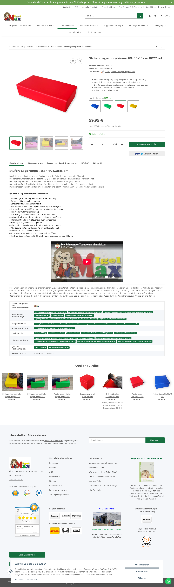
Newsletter (165, 7)
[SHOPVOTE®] (15, 493)
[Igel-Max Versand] (36, 305)
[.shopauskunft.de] (39, 493)
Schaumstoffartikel (156, 496)
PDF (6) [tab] (85, 163)
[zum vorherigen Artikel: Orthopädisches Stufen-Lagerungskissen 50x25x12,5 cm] (156, 46)
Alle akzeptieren (142, 565)
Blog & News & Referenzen (130, 7)
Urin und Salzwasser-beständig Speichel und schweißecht (96, 341)
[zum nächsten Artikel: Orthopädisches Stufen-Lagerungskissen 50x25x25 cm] (162, 46)
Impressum (19, 579)
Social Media (151, 7)
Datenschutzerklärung (53, 440)
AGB (51, 472)
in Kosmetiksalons (57, 315)
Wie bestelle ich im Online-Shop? (103, 472)
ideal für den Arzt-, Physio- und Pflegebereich (97, 333)
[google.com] (27, 493)
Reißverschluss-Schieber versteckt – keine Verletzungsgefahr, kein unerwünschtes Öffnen (64, 338)
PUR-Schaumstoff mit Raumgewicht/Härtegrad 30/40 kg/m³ (54, 328)
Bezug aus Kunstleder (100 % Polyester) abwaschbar (134, 341)
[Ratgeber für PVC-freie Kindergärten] (146, 471)
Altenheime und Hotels (56, 333)
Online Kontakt (16, 479)
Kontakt (52, 467)
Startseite (67, 7)
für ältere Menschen (73, 333)
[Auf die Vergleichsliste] (73, 61)
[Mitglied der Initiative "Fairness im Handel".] (147, 541)
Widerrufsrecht (55, 485)
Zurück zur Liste (17, 46)
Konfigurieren (142, 571)
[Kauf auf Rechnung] (146, 519)
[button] (149, 15)
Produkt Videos (108, 7)
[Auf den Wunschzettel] (79, 61)
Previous (6, 393)
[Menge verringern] (92, 144)
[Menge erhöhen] (122, 144)
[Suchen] (140, 15)
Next (168, 393)
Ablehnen (142, 578)
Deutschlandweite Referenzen (102, 476)
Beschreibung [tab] (16, 163)
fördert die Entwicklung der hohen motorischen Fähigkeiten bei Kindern (128, 312)
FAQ (76, 7)
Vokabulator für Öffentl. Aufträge (103, 485)
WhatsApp (116, 537)
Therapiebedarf (105, 68)
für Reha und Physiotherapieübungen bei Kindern (85, 312)
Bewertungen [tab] (35, 163)
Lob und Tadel (95, 481)
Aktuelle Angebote (90, 7)
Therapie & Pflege (40, 333)
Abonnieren (155, 440)
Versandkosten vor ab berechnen (103, 463)
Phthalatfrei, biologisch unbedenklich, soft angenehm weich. (55, 341)
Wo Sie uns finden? (97, 467)
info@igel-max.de (104, 537)
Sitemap (52, 481)
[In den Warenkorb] (11, 55)
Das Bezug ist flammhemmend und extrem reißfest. (113, 338)
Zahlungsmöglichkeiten (59, 494)
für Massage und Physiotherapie (125, 333)
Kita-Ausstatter (95, 490)
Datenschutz (32, 579)
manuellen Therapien (42, 315)
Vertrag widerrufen (27, 555)
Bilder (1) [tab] (97, 163)
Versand (111, 126)
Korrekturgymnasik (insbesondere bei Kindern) (50, 312)
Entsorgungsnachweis (58, 490)
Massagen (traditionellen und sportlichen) (79, 315)
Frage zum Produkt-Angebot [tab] (62, 163)
